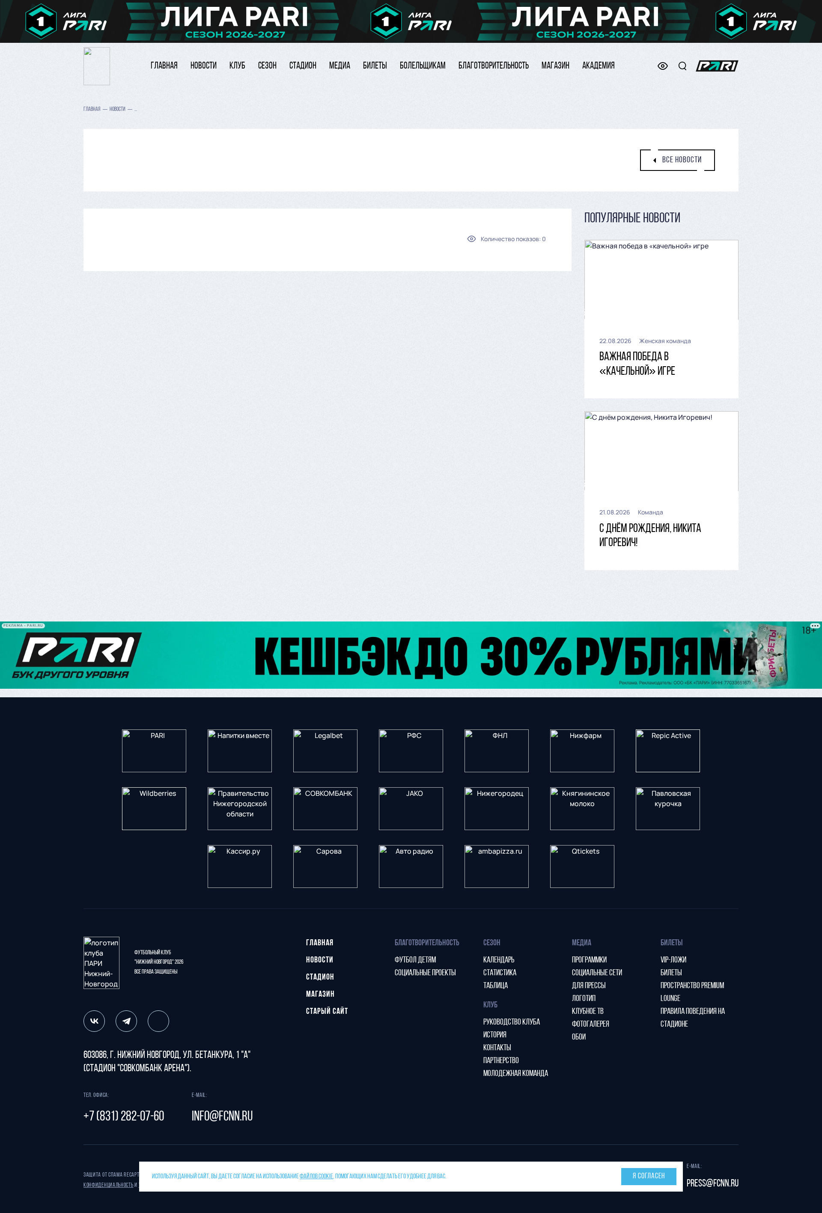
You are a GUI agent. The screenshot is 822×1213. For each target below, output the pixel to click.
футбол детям (415, 960)
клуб (237, 66)
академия (598, 66)
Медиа (339, 66)
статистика (499, 973)
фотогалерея (590, 1024)
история (494, 1035)
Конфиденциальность (108, 1185)
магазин (555, 66)
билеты (375, 66)
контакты (497, 1048)
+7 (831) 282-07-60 (123, 1117)
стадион (302, 66)
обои (579, 1037)
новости (204, 66)
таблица (495, 986)
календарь (499, 960)
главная (164, 66)
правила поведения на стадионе (693, 1018)
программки (589, 960)
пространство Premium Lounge (692, 992)
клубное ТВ (588, 1011)
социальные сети (597, 973)
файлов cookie (316, 1176)
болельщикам (423, 66)
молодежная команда (515, 1074)
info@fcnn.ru (222, 1117)
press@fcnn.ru (713, 1184)
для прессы (589, 986)
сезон (267, 66)
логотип (584, 999)
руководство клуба (511, 1022)
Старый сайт (327, 1011)
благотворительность (494, 66)
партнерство (501, 1061)
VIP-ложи (673, 960)
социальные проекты (425, 973)
